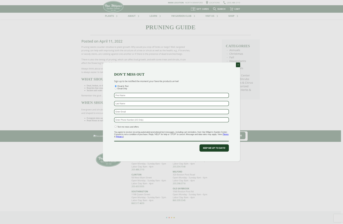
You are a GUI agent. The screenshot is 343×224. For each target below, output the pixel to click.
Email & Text (123, 86)
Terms (226, 134)
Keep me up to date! (214, 148)
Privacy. (119, 136)
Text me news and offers (128, 127)
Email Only (122, 88)
